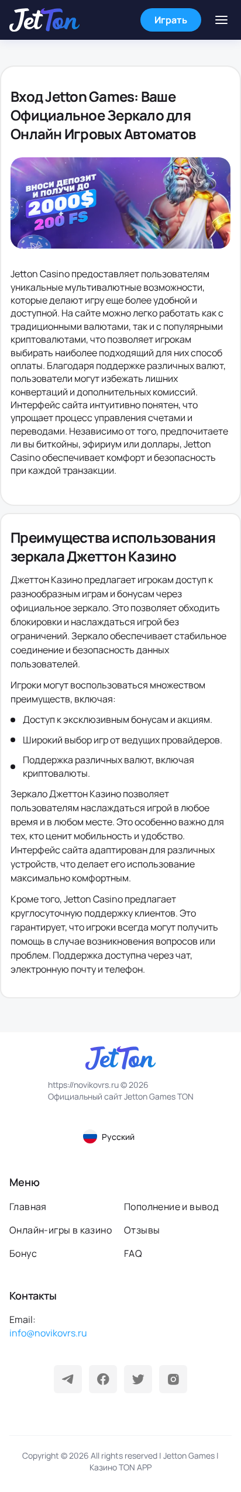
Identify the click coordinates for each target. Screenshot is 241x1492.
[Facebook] (103, 1379)
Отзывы (142, 1230)
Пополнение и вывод (171, 1206)
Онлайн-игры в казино (60, 1230)
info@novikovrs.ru (48, 1332)
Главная (28, 1206)
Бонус (23, 1253)
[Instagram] (173, 1379)
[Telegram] (68, 1379)
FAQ (133, 1253)
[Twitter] (138, 1379)
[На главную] (44, 20)
